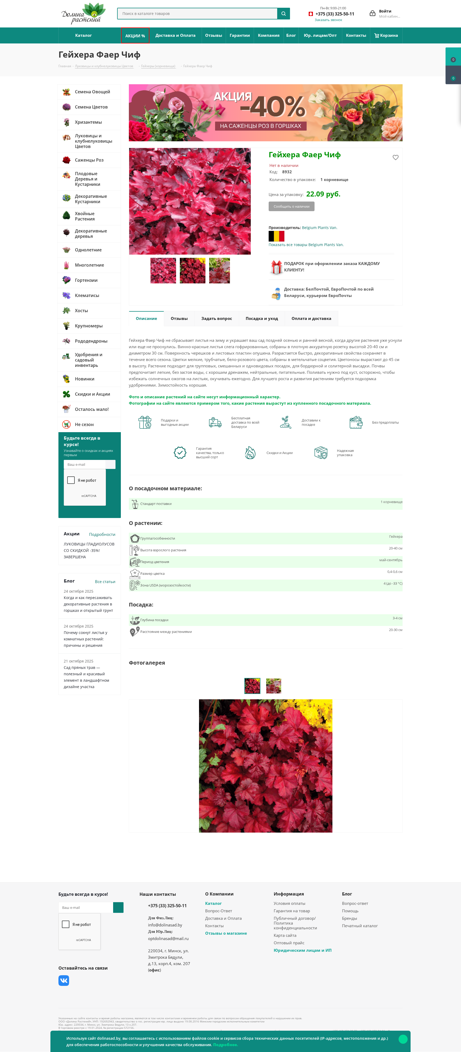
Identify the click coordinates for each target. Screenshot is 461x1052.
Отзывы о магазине (226, 933)
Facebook (77, 980)
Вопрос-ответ (355, 903)
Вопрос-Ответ (218, 910)
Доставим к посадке (311, 422)
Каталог (213, 903)
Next (236, 271)
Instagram (90, 980)
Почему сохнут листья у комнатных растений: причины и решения (85, 639)
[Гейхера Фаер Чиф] (265, 765)
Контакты (214, 925)
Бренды (349, 918)
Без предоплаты (385, 422)
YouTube (103, 980)
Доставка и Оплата (223, 918)
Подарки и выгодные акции (175, 422)
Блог (347, 894)
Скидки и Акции (280, 453)
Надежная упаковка (345, 452)
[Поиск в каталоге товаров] (283, 13)
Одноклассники (63, 994)
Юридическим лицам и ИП (303, 950)
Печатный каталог (360, 925)
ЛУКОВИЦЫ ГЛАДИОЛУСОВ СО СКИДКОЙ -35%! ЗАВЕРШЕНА (89, 550)
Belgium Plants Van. (319, 227)
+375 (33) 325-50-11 (167, 906)
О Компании (219, 894)
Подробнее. (225, 1044)
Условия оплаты (289, 903)
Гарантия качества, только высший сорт (210, 452)
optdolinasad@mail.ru (168, 938)
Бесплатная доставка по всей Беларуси (245, 422)
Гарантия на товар (292, 910)
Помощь (350, 910)
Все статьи (105, 581)
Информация (289, 894)
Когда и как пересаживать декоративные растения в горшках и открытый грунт (88, 604)
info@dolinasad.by (165, 924)
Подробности (102, 534)
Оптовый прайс (289, 942)
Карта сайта (285, 935)
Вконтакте (63, 980)
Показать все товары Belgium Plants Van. (306, 244)
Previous (144, 271)
